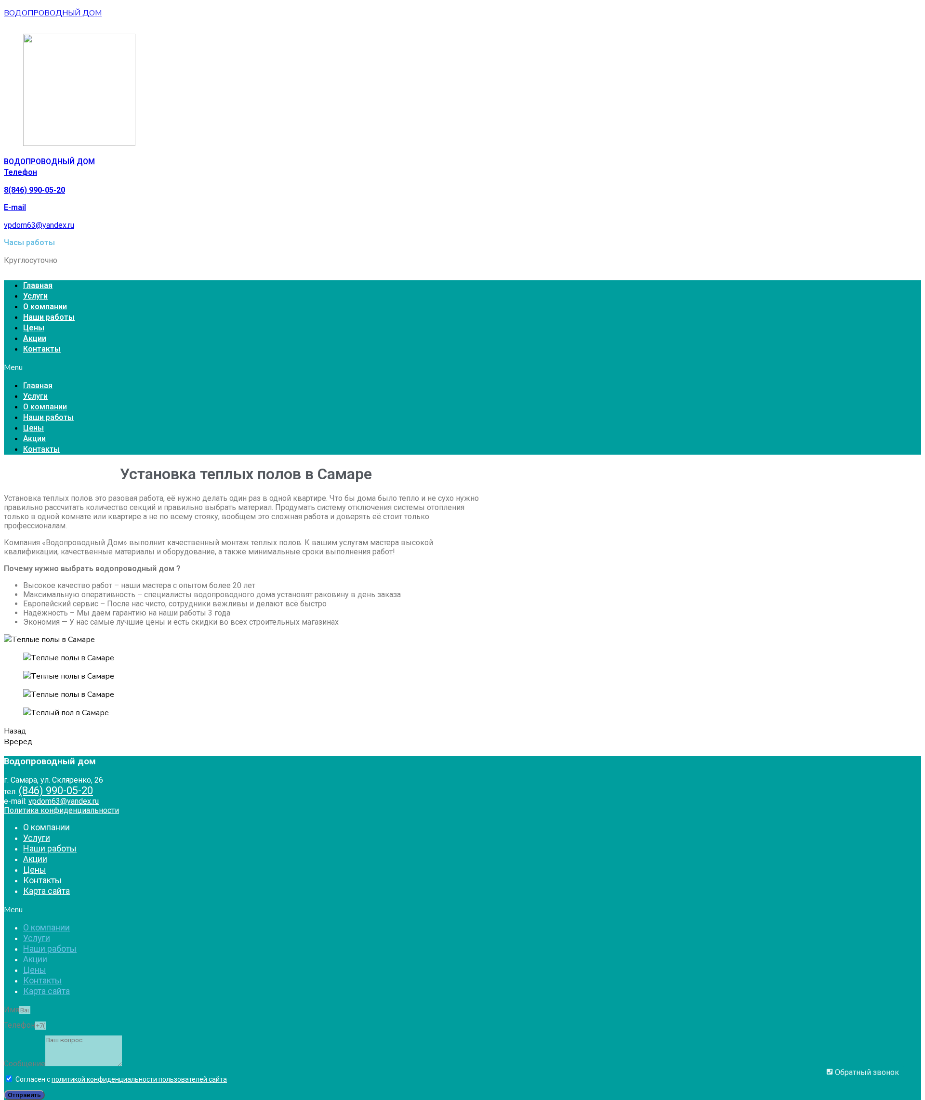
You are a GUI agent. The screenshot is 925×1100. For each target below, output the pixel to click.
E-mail (15, 207)
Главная (38, 285)
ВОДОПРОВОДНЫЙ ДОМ (53, 13)
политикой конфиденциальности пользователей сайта (139, 1079)
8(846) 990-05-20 (34, 190)
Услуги (35, 296)
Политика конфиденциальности (61, 810)
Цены (33, 327)
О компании (45, 306)
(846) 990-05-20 (56, 791)
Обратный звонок (866, 1072)
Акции (34, 338)
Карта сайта (46, 891)
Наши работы (49, 317)
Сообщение (24, 1063)
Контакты (42, 349)
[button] (462, 367)
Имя (11, 1009)
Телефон (20, 172)
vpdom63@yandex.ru (39, 225)
